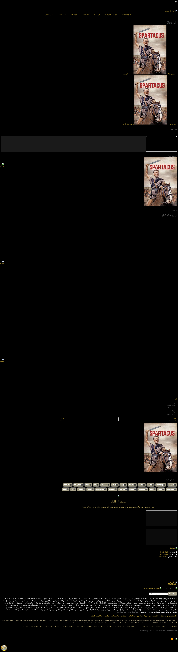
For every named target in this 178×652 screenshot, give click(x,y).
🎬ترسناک (132, 485)
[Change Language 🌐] (176, 2)
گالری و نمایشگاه (127, 14)
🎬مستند (132, 489)
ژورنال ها (74, 14)
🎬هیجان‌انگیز (101, 489)
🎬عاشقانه (68, 485)
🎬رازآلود (88, 485)
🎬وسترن (81, 489)
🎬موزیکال (123, 489)
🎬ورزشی (90, 489)
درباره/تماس (49, 14)
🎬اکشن (150, 485)
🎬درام (96, 485)
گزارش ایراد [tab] (171, 407)
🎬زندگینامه (78, 485)
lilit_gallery (164, 554)
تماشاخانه (85, 14)
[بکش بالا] (174, 134)
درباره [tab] (174, 403)
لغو (176, 399)
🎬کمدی (153, 489)
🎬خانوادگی (105, 485)
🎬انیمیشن (172, 485)
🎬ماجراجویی (142, 489)
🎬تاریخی (141, 485)
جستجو (172, 594)
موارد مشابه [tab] (171, 405)
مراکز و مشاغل (62, 14)
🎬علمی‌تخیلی (171, 489)
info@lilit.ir (164, 552)
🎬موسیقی (113, 489)
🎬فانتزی (161, 489)
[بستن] (176, 134)
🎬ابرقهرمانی (160, 485)
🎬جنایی (123, 485)
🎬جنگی (115, 485)
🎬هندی (66, 489)
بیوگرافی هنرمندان (110, 14)
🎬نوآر (73, 489)
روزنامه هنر (96, 14)
